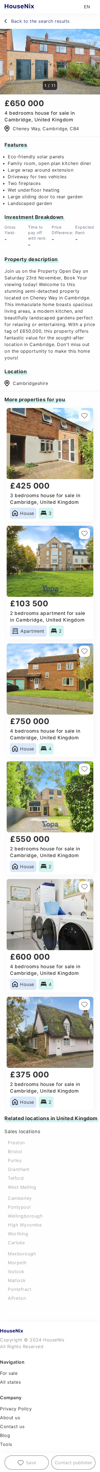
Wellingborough (25, 1216)
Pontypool (19, 1207)
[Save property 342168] (84, 533)
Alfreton (17, 1298)
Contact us (12, 1426)
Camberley (20, 1198)
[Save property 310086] (84, 415)
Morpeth (17, 1262)
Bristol (15, 1151)
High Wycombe (25, 1225)
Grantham (18, 1169)
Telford (16, 1178)
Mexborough (22, 1253)
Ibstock (16, 1271)
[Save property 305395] (84, 769)
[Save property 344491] (84, 1004)
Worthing (18, 1233)
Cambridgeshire (30, 383)
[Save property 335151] (84, 651)
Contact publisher (73, 1462)
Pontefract (19, 1289)
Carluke (16, 1242)
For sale (9, 1373)
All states (10, 1382)
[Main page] (30, 6)
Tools (6, 1444)
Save (31, 1462)
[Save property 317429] (84, 886)
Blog (5, 1435)
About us (10, 1417)
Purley (15, 1160)
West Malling (22, 1187)
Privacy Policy (16, 1408)
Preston (16, 1142)
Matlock (17, 1280)
